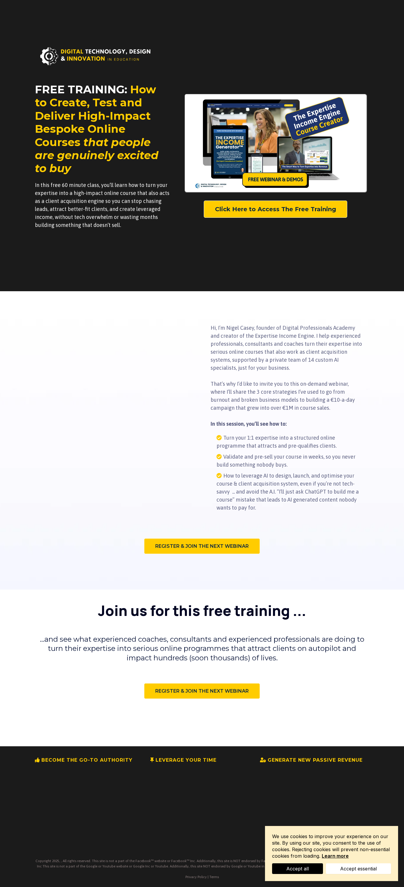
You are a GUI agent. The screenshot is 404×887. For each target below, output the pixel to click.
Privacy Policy (196, 877)
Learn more (335, 856)
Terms (214, 877)
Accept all (297, 869)
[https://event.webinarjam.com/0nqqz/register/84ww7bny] (96, 56)
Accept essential (358, 869)
